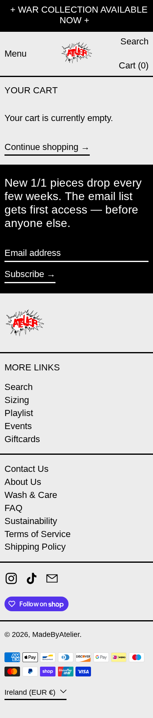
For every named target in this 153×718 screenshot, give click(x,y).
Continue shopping (41, 147)
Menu (15, 53)
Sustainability (30, 521)
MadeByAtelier (56, 634)
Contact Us (26, 469)
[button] (134, 41)
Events (18, 426)
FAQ (13, 508)
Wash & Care (30, 495)
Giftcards (22, 439)
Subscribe (24, 274)
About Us (22, 482)
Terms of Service (37, 534)
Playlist (18, 413)
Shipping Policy (35, 547)
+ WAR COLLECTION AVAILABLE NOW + (79, 14)
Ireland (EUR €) (31, 692)
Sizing (16, 400)
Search (18, 387)
